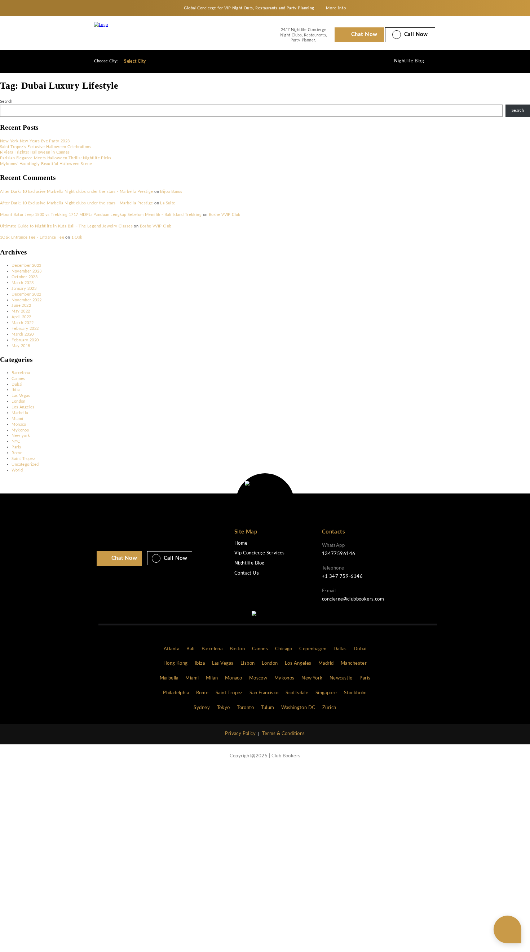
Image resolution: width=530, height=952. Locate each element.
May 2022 (21, 311)
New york (21, 436)
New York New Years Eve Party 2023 (35, 141)
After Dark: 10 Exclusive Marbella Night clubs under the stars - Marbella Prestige (76, 192)
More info (336, 8)
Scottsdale (297, 693)
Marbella (20, 413)
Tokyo (223, 707)
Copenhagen (312, 649)
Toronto (245, 707)
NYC (16, 441)
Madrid (326, 663)
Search (6, 101)
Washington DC (298, 707)
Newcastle (341, 678)
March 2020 (23, 334)
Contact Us (246, 573)
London (18, 401)
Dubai (17, 384)
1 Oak (77, 237)
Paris (16, 447)
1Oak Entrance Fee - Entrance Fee (32, 237)
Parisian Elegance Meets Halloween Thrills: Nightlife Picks (55, 158)
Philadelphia (176, 693)
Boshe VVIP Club (224, 215)
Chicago (283, 649)
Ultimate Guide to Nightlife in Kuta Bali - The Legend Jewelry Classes (66, 226)
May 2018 (21, 346)
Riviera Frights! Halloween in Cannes (35, 152)
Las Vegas (21, 396)
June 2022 (21, 305)
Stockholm (355, 693)
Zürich (329, 707)
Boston (237, 649)
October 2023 (24, 277)
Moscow (258, 678)
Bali (190, 649)
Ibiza (16, 390)
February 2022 (25, 329)
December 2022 (26, 294)
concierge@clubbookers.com (353, 599)
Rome (17, 453)
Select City (135, 61)
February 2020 (25, 340)
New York (311, 678)
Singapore (326, 693)
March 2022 (23, 323)
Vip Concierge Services (259, 553)
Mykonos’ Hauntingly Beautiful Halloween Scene (46, 164)
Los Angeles (23, 407)
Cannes (18, 379)
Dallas (340, 649)
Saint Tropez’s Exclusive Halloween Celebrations (45, 147)
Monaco (19, 424)
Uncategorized (25, 464)
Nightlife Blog (409, 61)
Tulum (267, 707)
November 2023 (26, 271)
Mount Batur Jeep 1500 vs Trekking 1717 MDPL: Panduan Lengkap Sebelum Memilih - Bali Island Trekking (101, 215)
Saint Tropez (23, 459)
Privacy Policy (240, 733)
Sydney (201, 707)
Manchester (354, 663)
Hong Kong (175, 663)
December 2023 (26, 265)
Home (241, 543)
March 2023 (23, 283)
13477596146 (338, 554)
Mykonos (20, 430)
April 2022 (21, 317)
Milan (212, 678)
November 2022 (26, 300)
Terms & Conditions (283, 733)
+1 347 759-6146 (342, 576)
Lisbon (247, 663)
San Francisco (263, 693)
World (17, 470)
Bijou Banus (171, 192)
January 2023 (24, 289)
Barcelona (21, 373)
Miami (17, 419)
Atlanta (172, 649)
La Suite (167, 203)
